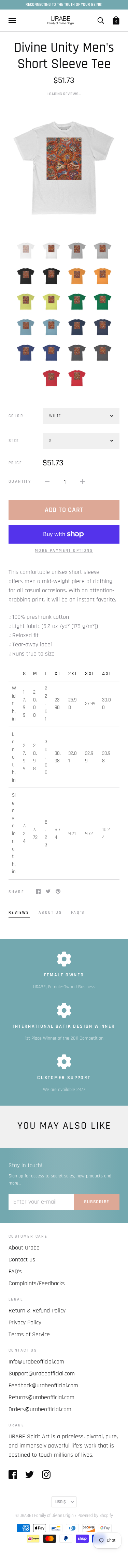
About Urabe (24, 1248)
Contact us (22, 1259)
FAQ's (15, 1271)
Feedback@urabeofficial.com (43, 1385)
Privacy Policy (25, 1322)
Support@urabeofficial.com (42, 1373)
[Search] (100, 20)
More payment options (64, 550)
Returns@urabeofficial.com (41, 1397)
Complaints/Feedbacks (37, 1283)
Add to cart (64, 510)
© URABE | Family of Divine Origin (44, 1515)
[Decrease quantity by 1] (47, 481)
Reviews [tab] (19, 912)
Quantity (20, 481)
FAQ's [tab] (78, 912)
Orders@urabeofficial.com (40, 1409)
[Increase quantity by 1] (82, 481)
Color (16, 415)
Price (15, 462)
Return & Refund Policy (37, 1310)
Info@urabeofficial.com (36, 1362)
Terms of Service (29, 1334)
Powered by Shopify (95, 1515)
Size (14, 440)
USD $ (60, 1502)
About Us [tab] (50, 912)
